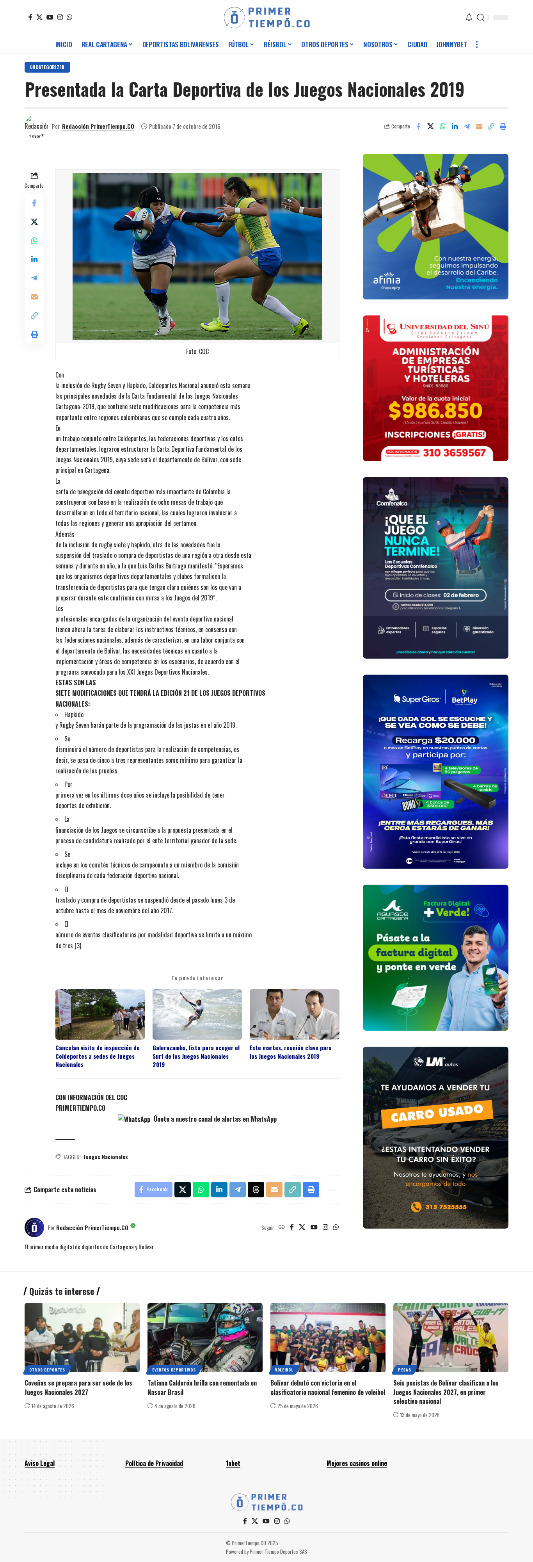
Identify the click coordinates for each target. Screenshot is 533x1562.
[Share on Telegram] (466, 126)
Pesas (404, 1370)
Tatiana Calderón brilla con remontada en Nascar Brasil (202, 1387)
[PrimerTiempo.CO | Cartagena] (267, 17)
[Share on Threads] (256, 1189)
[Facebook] (30, 17)
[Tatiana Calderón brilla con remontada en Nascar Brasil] (205, 1337)
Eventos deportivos (174, 1370)
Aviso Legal (40, 1463)
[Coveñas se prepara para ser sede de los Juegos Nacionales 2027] (82, 1337)
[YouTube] (49, 17)
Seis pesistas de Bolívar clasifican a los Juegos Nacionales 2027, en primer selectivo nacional (446, 1391)
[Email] (478, 126)
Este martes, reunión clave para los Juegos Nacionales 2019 (291, 1052)
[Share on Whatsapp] (442, 126)
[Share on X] (430, 126)
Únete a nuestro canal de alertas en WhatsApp (214, 1119)
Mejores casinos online (357, 1463)
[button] (481, 17)
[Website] (282, 1227)
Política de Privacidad (154, 1463)
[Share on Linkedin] (454, 126)
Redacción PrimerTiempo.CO (98, 126)
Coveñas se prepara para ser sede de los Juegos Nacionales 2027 (78, 1387)
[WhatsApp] (69, 17)
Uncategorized (47, 67)
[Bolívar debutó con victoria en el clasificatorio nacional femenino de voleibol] (328, 1337)
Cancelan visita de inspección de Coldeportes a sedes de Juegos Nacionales (97, 1056)
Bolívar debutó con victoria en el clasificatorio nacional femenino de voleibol (327, 1387)
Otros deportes (47, 1370)
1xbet (233, 1463)
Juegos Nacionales (106, 1156)
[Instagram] (60, 17)
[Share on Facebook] (418, 126)
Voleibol (284, 1370)
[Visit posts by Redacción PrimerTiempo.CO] (36, 126)
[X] (39, 17)
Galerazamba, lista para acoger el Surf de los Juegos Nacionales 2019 (196, 1056)
